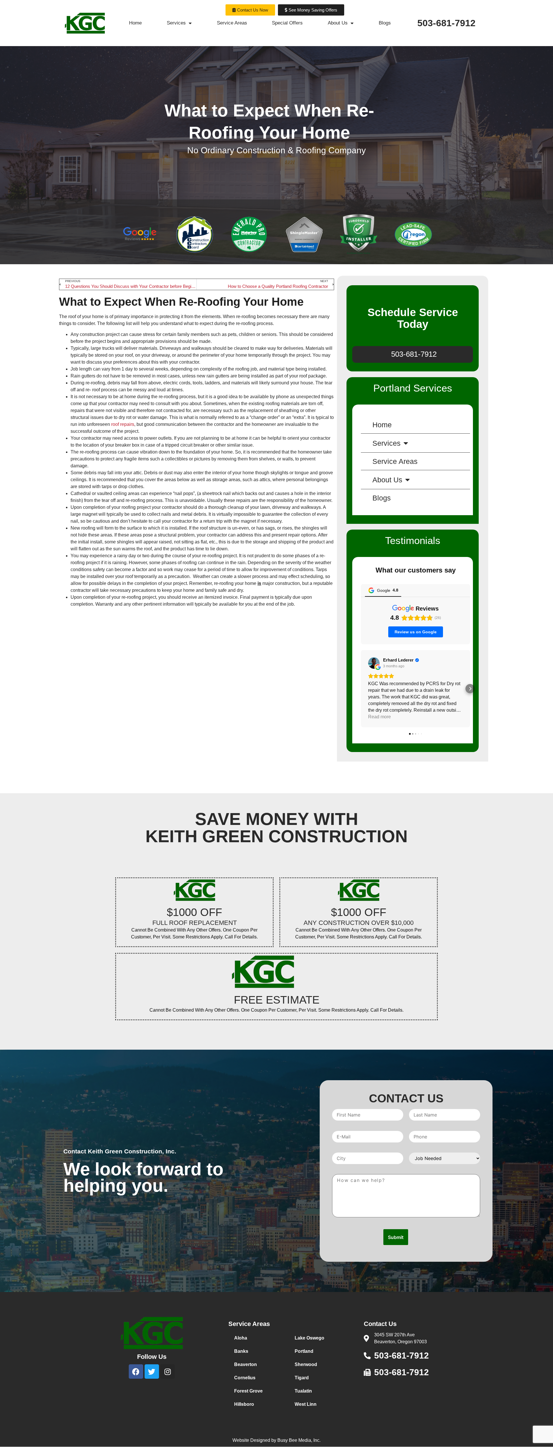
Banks (241, 1351)
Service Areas (232, 23)
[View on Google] (374, 663)
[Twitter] (152, 1371)
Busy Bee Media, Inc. (299, 1440)
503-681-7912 (446, 23)
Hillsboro (244, 1404)
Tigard (302, 1377)
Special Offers (287, 23)
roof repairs (122, 424)
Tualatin (303, 1391)
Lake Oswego (309, 1337)
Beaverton (245, 1364)
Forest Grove (248, 1391)
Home (135, 23)
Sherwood (306, 1364)
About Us (338, 23)
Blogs (385, 23)
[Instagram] (167, 1371)
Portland (304, 1351)
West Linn (306, 1404)
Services (176, 23)
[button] (360, 688)
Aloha (240, 1337)
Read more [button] (379, 716)
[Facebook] (136, 1371)
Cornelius (244, 1377)
